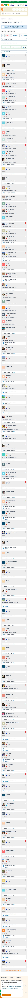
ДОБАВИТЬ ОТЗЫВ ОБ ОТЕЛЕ (14, 1)
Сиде (17, 27)
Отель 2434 (10, 18)
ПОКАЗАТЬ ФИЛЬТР (8, 39)
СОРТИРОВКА (7, 51)
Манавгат (12, 27)
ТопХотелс (3, 18)
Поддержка (18, 977)
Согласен (6, 994)
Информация (4, 977)
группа (7, 35)
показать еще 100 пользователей (13, 970)
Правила (11, 977)
